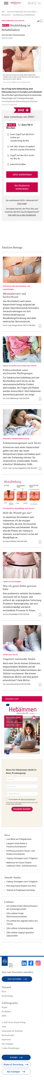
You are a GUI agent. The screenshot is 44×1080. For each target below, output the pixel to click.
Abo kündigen (7, 1044)
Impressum (6, 1039)
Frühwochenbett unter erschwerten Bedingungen (18, 371)
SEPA (4, 1016)
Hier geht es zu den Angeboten (22, 215)
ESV (3, 12)
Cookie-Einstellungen (10, 1048)
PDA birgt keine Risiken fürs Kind (21, 886)
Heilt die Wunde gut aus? (17, 512)
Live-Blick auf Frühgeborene (18, 839)
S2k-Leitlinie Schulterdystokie (19, 928)
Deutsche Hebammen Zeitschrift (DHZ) (21, 12)
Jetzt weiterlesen (22, 174)
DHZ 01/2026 (7, 38)
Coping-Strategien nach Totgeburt (22, 858)
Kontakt (14, 1057)
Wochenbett (6, 15)
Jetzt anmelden (14, 979)
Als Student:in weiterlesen (22, 187)
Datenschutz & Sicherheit (12, 1031)
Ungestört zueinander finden (19, 658)
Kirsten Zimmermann (15, 35)
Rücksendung (7, 996)
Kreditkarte (6, 1011)
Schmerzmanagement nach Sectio (22, 442)
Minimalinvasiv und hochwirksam (14, 295)
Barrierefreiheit (8, 1035)
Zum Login (22, 203)
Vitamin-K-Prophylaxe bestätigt (20, 890)
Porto (4, 991)
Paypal (4, 1007)
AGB (4, 1026)
